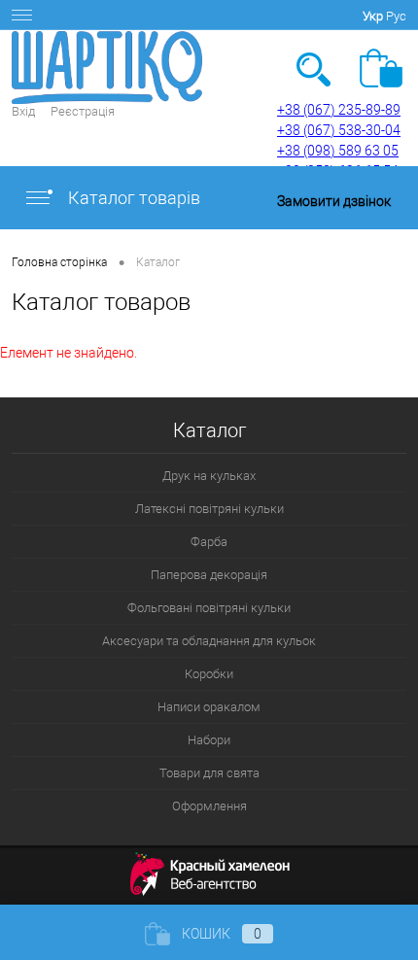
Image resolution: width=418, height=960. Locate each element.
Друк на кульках (209, 475)
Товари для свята (209, 773)
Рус (396, 16)
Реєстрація (83, 111)
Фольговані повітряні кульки (209, 607)
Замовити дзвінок (334, 201)
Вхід (23, 111)
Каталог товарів (132, 198)
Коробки (209, 674)
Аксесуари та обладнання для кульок (209, 641)
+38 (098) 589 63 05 (338, 150)
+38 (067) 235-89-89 (339, 110)
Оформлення (209, 806)
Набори (209, 740)
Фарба (209, 541)
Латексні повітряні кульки (209, 508)
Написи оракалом (209, 707)
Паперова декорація (209, 574)
